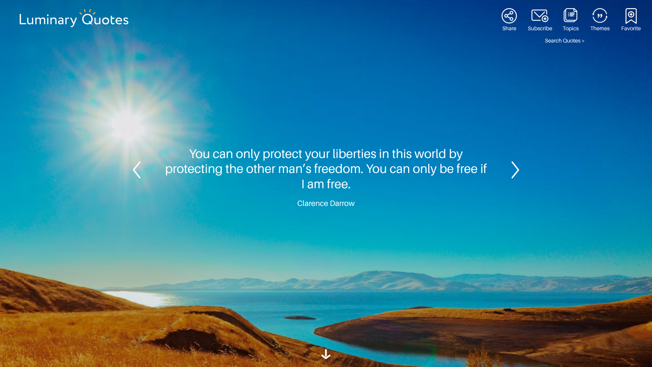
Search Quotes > (565, 41)
